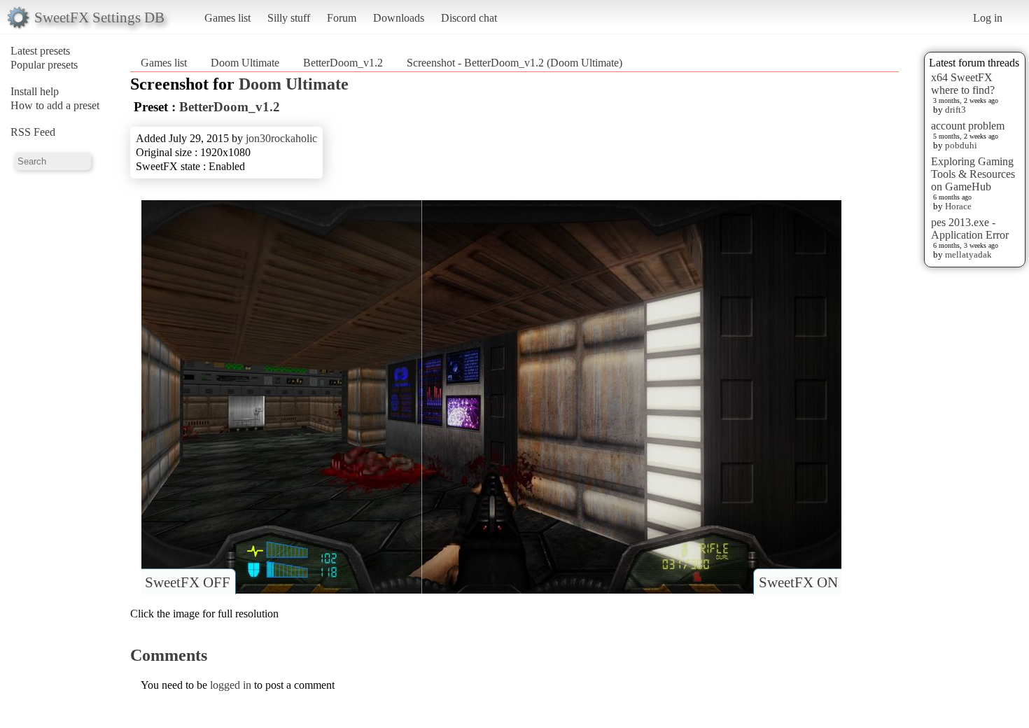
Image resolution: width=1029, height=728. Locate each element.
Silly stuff (288, 18)
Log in (987, 18)
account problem (967, 126)
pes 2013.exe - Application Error (970, 228)
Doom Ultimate (245, 63)
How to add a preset (54, 105)
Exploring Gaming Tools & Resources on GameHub (973, 173)
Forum (341, 18)
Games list (227, 18)
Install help (34, 91)
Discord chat (469, 18)
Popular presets (44, 65)
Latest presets (40, 51)
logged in (230, 685)
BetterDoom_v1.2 (343, 63)
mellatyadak (968, 254)
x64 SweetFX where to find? (963, 83)
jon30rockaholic (281, 138)
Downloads (398, 18)
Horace (958, 206)
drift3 (955, 109)
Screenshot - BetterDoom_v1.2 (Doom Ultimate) (514, 63)
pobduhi (961, 145)
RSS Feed (32, 132)
